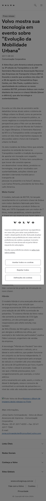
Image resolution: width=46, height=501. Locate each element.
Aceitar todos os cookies (23, 262)
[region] (23, 250)
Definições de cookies (23, 278)
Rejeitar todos (23, 270)
